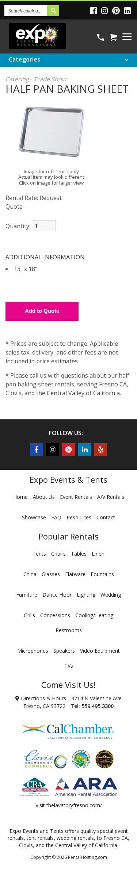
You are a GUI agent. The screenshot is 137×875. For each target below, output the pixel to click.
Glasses (51, 574)
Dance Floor (57, 594)
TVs (68, 665)
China (30, 574)
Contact (105, 517)
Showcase (34, 517)
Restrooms (69, 630)
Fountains (102, 574)
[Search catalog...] (53, 10)
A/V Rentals (110, 496)
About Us (44, 496)
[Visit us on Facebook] (94, 10)
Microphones (32, 650)
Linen (98, 553)
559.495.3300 (97, 705)
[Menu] (127, 36)
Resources (78, 517)
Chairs (58, 553)
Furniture (26, 594)
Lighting (86, 594)
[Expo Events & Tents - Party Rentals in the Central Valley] (37, 46)
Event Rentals (76, 496)
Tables (79, 553)
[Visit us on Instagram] (105, 10)
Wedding (110, 594)
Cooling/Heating (94, 615)
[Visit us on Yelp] (100, 449)
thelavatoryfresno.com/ (74, 805)
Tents (39, 553)
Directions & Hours (42, 698)
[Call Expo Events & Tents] (100, 37)
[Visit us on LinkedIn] (128, 10)
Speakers (64, 650)
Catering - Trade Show (35, 79)
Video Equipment (100, 650)
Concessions (55, 615)
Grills (29, 615)
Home (20, 496)
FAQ (56, 517)
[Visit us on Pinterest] (117, 10)
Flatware (75, 574)
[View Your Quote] (113, 37)
